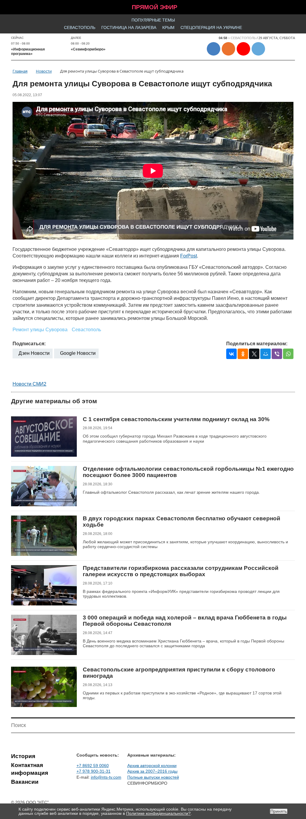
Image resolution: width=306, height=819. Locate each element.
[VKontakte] (231, 354)
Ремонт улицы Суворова (40, 329)
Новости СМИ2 (29, 384)
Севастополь (79, 27)
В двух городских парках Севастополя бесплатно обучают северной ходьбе (181, 521)
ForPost (188, 255)
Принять (278, 811)
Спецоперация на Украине (211, 27)
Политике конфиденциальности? (158, 813)
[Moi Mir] (265, 354)
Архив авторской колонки (152, 765)
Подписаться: (29, 343)
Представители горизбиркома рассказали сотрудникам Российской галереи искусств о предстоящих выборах (181, 571)
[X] (254, 354)
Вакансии (25, 782)
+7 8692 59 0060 (92, 765)
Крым (168, 27)
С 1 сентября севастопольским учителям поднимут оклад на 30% (176, 419)
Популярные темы (153, 20)
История (23, 756)
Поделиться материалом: (256, 343)
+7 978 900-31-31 (93, 771)
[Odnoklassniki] (243, 354)
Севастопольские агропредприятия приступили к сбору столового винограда (179, 672)
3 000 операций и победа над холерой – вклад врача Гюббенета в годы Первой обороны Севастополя (185, 620)
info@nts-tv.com (106, 777)
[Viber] (277, 354)
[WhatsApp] (288, 354)
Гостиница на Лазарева (128, 27)
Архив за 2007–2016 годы (152, 771)
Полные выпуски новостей (153, 777)
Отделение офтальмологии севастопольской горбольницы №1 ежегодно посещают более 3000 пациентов (188, 472)
